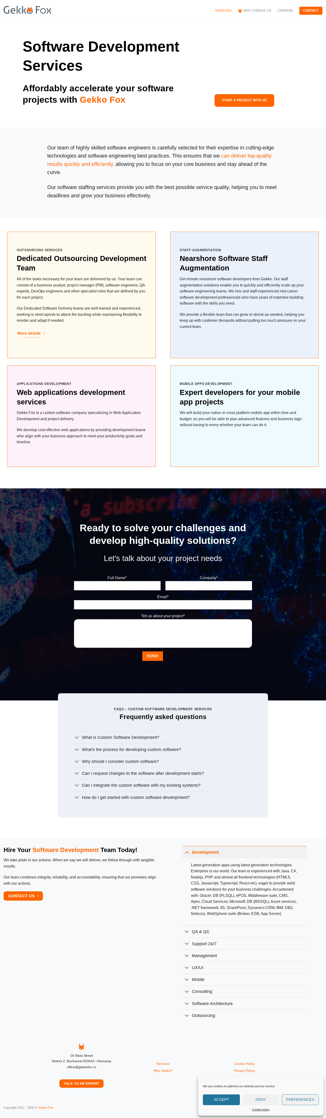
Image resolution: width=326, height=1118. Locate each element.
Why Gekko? (163, 1070)
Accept (221, 1100)
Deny (261, 1100)
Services (223, 10)
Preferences (300, 1100)
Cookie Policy (244, 1064)
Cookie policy (261, 1109)
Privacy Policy (244, 1070)
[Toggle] (77, 738)
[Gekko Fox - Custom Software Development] (27, 10)
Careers (285, 10)
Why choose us (257, 10)
